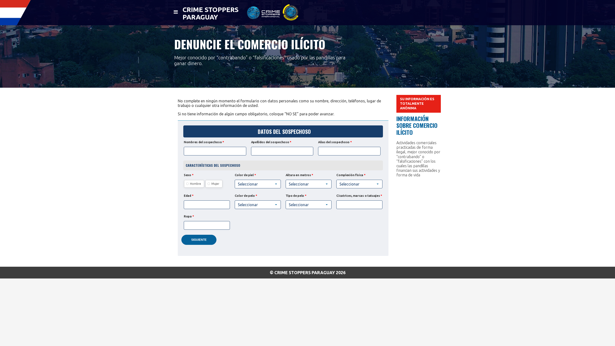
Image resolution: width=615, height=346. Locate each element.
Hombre (195, 183)
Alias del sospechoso (335, 142)
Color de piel (245, 175)
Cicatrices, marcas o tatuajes (359, 195)
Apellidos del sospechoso (271, 142)
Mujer (215, 183)
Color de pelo (246, 195)
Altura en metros (300, 175)
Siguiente (199, 239)
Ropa (189, 216)
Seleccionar (349, 184)
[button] (258, 184)
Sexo (188, 175)
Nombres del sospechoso (204, 142)
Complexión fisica (350, 175)
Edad (188, 195)
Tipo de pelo (296, 195)
